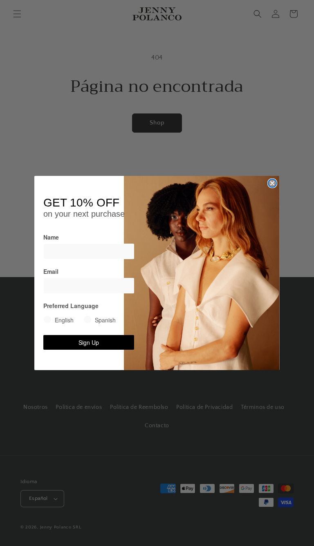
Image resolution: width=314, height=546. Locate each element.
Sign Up (88, 342)
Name (51, 237)
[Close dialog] (272, 183)
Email (50, 271)
